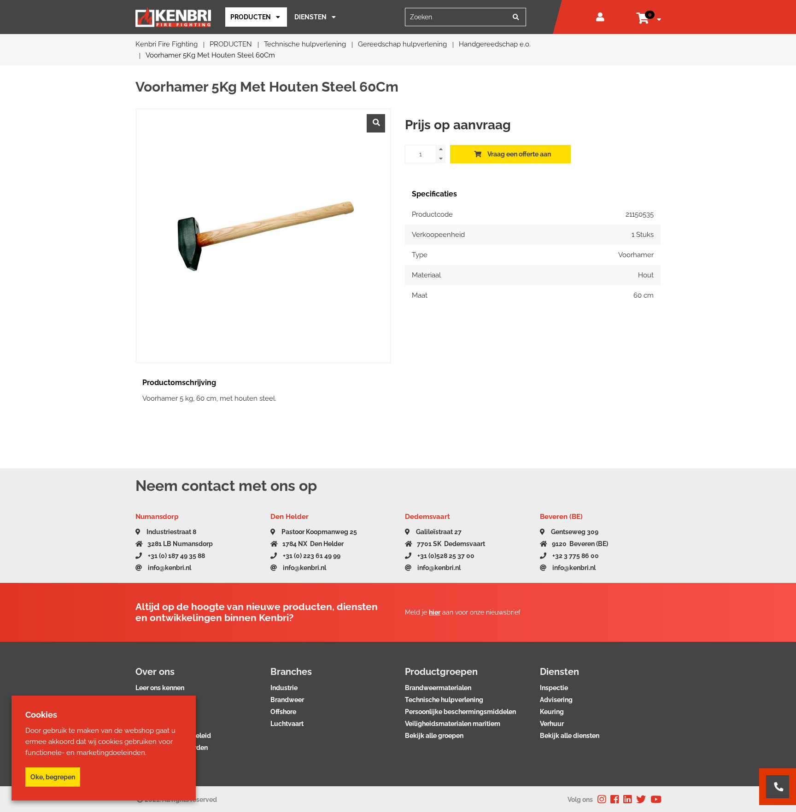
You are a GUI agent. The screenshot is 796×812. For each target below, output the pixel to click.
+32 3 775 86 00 (575, 555)
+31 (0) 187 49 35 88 (175, 555)
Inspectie (554, 687)
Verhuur (552, 723)
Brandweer (287, 699)
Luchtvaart (287, 723)
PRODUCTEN (250, 17)
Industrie (284, 687)
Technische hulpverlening (444, 699)
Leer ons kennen (159, 687)
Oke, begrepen (52, 777)
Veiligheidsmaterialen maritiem (452, 723)
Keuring (552, 711)
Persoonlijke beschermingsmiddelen (460, 711)
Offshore (283, 711)
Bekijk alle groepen (434, 735)
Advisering (556, 699)
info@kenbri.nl (168, 567)
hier (434, 612)
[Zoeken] (516, 17)
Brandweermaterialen (438, 687)
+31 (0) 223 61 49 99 (310, 555)
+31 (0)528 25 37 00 (445, 555)
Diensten (310, 17)
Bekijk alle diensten (569, 735)
